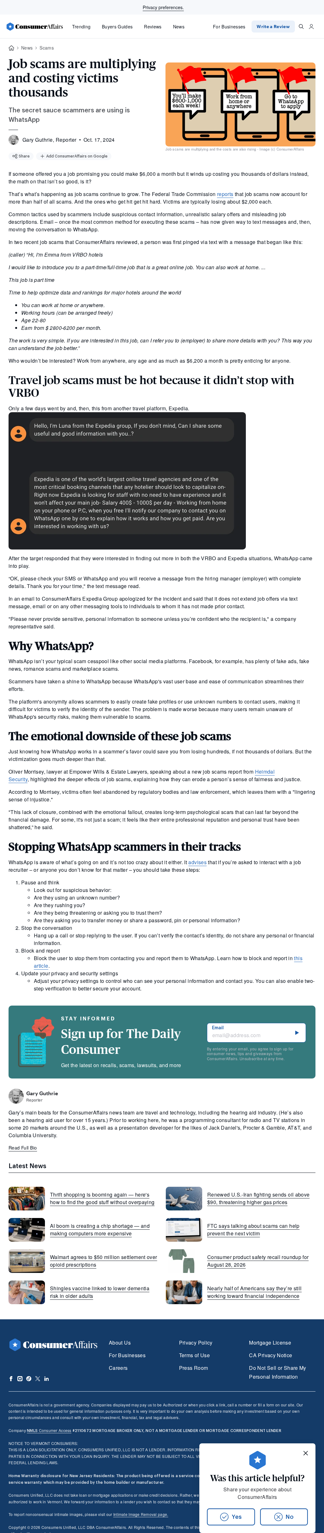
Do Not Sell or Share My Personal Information (277, 1372)
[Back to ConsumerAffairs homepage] (11, 48)
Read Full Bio (23, 1147)
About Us (120, 1342)
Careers (118, 1367)
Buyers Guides (117, 26)
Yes (237, 1517)
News (178, 26)
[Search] (301, 26)
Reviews (152, 26)
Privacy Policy (196, 1342)
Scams (47, 48)
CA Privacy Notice (270, 1355)
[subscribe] (297, 1033)
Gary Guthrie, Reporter (49, 139)
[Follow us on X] (37, 1378)
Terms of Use (194, 1355)
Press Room (193, 1367)
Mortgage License (270, 1342)
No (290, 1517)
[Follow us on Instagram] (19, 1378)
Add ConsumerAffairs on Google (77, 156)
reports (225, 194)
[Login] (311, 26)
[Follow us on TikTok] (28, 1378)
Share (24, 156)
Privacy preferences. (163, 7)
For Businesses (229, 26)
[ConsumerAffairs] (34, 26)
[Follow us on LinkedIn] (46, 1378)
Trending (81, 26)
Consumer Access (49, 1430)
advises (197, 862)
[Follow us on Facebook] (11, 1378)
